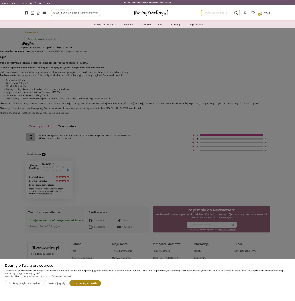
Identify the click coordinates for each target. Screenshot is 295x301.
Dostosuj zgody (56, 283)
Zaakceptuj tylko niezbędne (24, 283)
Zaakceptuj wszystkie (85, 283)
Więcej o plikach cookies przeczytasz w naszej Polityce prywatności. (39, 276)
